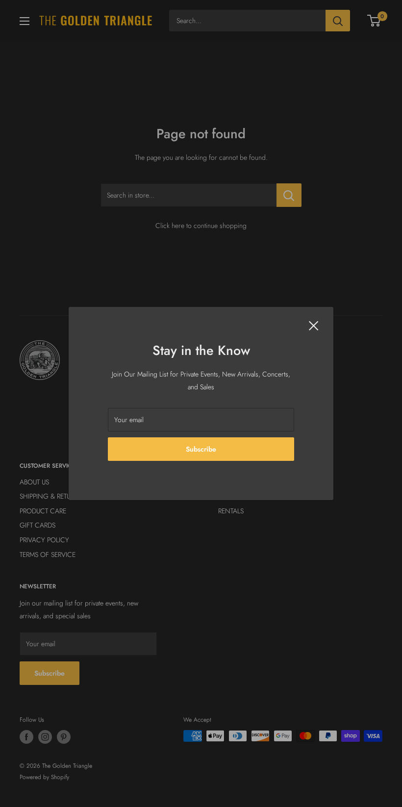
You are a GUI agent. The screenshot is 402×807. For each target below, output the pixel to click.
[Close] (314, 325)
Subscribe (201, 449)
